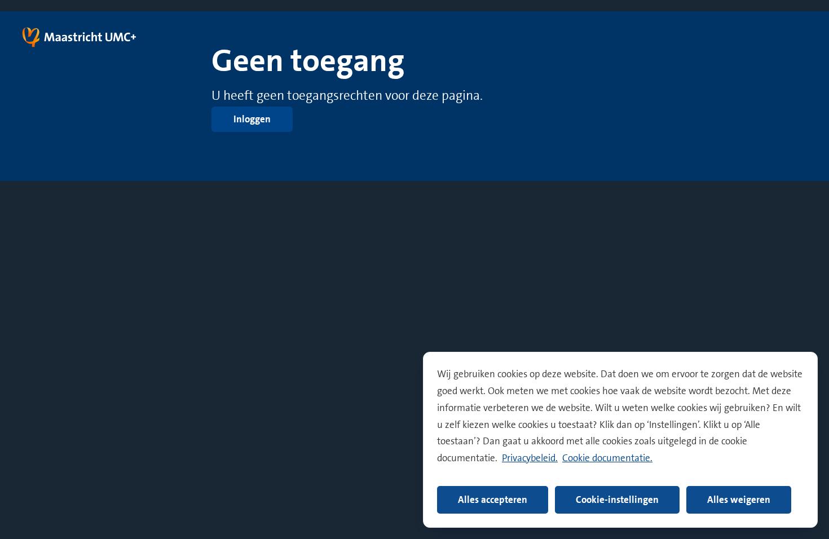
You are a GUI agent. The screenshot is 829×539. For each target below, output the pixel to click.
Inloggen (252, 119)
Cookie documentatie (606, 458)
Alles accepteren (492, 499)
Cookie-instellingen (617, 499)
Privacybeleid (528, 458)
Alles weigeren (738, 499)
